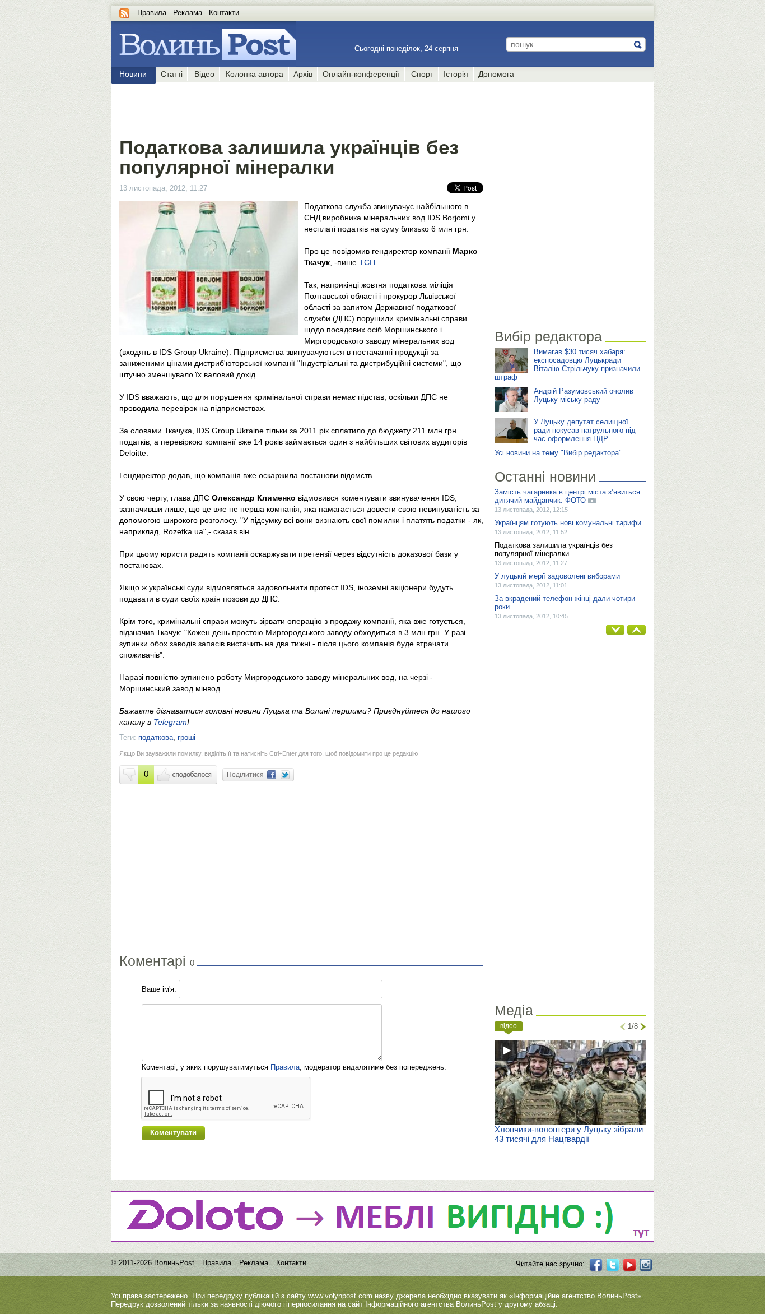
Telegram (170, 722)
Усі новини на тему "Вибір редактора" (558, 452)
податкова (155, 737)
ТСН (367, 262)
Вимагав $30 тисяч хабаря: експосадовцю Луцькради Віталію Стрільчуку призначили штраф (567, 364)
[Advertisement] (301, 107)
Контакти (224, 12)
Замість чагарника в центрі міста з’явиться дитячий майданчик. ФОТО (567, 496)
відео (508, 1026)
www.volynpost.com (340, 1296)
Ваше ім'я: (159, 989)
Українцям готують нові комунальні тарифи (568, 523)
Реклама (187, 12)
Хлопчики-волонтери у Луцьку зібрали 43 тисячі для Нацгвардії (569, 1134)
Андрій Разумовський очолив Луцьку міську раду (583, 395)
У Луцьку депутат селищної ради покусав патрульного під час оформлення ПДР (585, 430)
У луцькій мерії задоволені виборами (557, 576)
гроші (186, 737)
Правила (151, 12)
